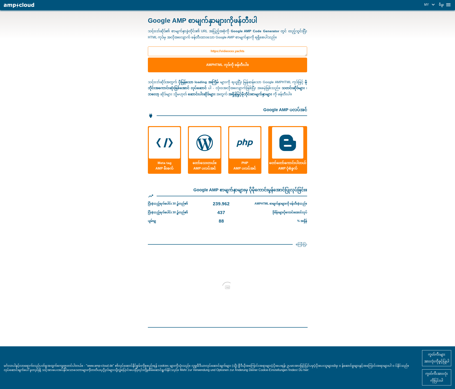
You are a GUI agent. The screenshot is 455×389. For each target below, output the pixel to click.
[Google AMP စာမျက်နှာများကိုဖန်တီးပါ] (19, 5)
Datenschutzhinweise (325, 370)
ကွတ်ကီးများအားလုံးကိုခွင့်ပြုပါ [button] (436, 358)
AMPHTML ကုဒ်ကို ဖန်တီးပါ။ (227, 65)
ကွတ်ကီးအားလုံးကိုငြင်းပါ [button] (436, 377)
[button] (430, 5)
